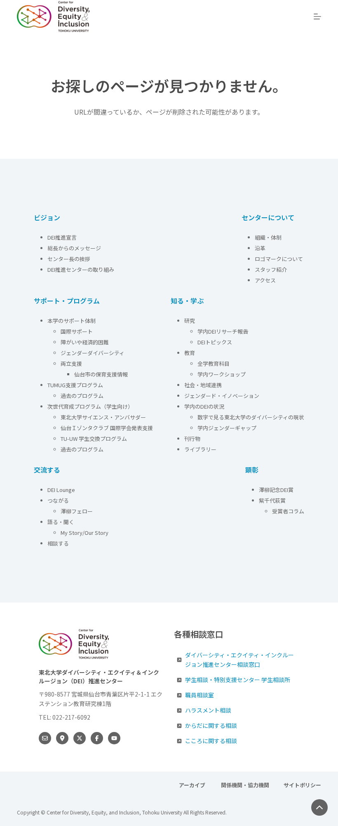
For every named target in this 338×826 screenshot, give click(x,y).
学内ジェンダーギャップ (226, 428)
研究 (189, 321)
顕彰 (251, 470)
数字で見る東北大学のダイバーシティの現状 (250, 417)
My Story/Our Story (84, 533)
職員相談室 (199, 695)
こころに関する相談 (211, 741)
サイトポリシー (302, 785)
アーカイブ (193, 785)
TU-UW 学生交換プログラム (94, 438)
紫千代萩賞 (272, 500)
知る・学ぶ (187, 301)
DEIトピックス (214, 342)
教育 (189, 353)
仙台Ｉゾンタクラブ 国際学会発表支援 (107, 428)
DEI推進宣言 (62, 237)
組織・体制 (268, 237)
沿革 (260, 248)
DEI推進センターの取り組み (80, 269)
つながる (58, 500)
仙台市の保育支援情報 (101, 374)
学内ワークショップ (221, 374)
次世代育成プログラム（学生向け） (90, 406)
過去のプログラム (82, 396)
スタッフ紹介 (271, 269)
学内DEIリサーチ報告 (223, 331)
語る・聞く (60, 522)
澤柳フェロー (77, 511)
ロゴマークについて (279, 259)
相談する (58, 543)
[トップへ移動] (319, 807)
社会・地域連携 (203, 385)
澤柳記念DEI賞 (276, 490)
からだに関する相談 (211, 725)
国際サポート (77, 331)
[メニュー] (317, 16)
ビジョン (47, 217)
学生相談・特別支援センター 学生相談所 (237, 679)
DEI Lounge (61, 490)
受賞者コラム (288, 511)
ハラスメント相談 (208, 710)
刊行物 (192, 438)
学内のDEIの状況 (204, 406)
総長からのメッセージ (74, 248)
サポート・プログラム (67, 301)
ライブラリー (200, 449)
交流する (47, 470)
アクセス (266, 280)
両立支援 (71, 363)
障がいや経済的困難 (85, 342)
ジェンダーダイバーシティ (92, 353)
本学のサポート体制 (71, 321)
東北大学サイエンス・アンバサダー (103, 417)
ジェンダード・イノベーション (221, 396)
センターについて (268, 217)
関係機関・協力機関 (245, 785)
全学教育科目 (213, 363)
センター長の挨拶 (68, 259)
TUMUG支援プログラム (75, 385)
